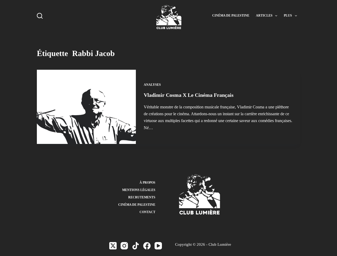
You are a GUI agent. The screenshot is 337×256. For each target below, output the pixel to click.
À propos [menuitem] (147, 182)
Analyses (152, 85)
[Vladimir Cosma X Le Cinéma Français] (86, 107)
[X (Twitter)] (113, 245)
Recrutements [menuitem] (141, 197)
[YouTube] (158, 245)
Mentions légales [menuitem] (138, 190)
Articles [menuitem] (264, 15)
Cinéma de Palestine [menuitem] (230, 15)
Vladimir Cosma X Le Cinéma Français (189, 95)
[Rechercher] (40, 16)
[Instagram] (124, 245)
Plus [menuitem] (288, 15)
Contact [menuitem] (147, 212)
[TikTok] (135, 245)
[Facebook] (147, 245)
